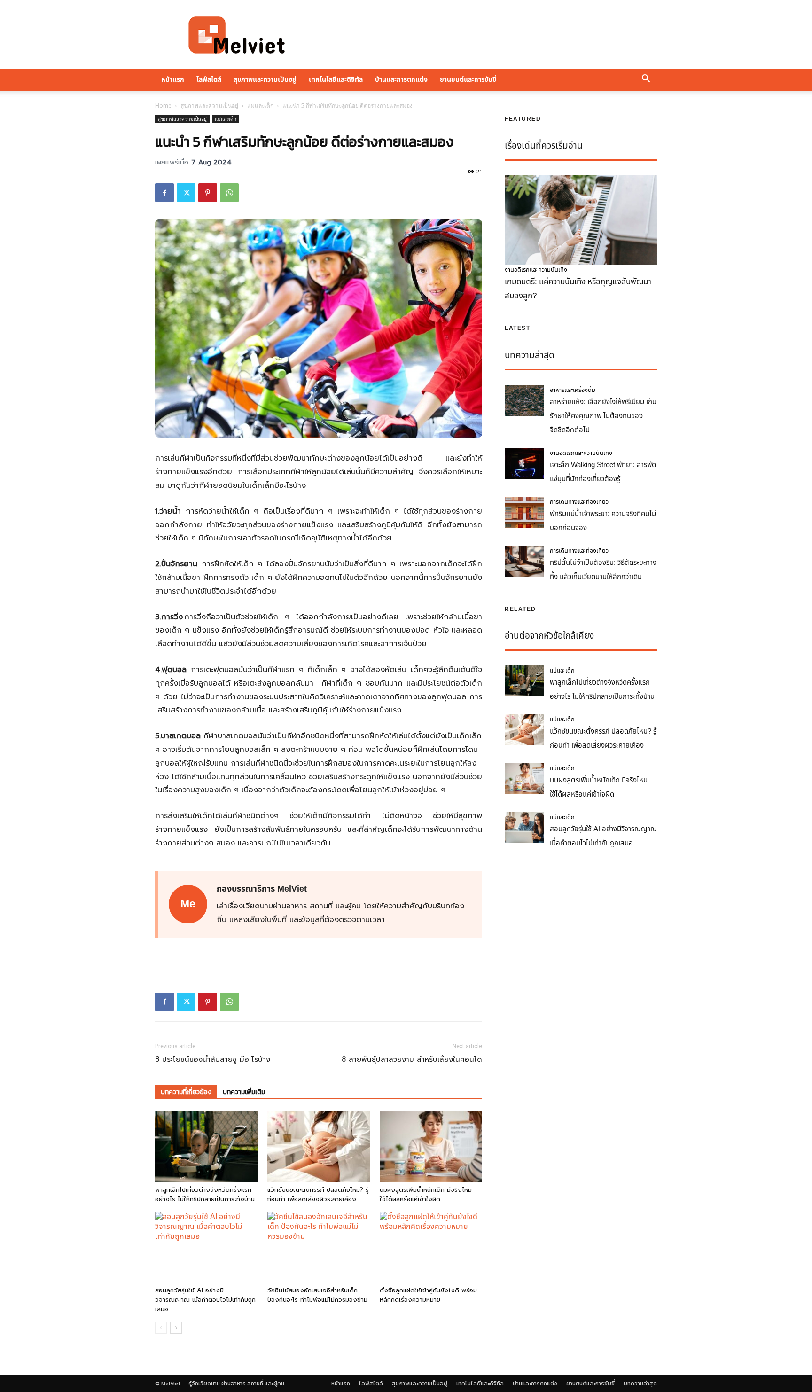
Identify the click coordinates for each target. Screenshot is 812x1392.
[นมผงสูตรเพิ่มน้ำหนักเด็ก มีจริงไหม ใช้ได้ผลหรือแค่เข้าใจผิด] (431, 1146)
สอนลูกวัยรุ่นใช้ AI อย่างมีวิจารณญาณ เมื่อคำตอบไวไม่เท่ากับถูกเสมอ (205, 1300)
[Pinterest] (207, 192)
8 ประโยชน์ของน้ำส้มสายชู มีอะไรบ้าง (212, 1059)
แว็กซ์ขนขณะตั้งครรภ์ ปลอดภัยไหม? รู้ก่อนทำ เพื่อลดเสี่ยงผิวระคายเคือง (318, 1194)
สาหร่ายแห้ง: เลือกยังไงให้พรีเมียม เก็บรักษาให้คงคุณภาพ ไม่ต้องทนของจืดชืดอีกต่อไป (603, 416)
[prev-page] (161, 1328)
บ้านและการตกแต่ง (401, 80)
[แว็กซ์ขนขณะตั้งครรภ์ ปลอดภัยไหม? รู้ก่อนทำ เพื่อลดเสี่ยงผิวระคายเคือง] (318, 1146)
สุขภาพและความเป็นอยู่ (265, 80)
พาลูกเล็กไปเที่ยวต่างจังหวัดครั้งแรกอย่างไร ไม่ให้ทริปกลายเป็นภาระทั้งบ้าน (205, 1194)
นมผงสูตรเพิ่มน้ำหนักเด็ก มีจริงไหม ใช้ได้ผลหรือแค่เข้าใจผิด (426, 1194)
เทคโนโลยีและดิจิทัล (336, 80)
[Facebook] (164, 192)
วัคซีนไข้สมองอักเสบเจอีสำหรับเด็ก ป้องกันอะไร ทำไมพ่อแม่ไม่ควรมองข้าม (317, 1295)
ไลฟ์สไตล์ (208, 80)
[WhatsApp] (229, 192)
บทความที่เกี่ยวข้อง (186, 1092)
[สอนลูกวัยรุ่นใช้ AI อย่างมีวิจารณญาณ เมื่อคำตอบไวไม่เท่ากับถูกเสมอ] (206, 1247)
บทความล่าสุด (640, 1383)
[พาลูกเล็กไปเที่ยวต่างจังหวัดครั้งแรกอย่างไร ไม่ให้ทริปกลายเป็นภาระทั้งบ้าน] (206, 1146)
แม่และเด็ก (260, 105)
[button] (645, 80)
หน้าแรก (172, 80)
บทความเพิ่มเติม (244, 1092)
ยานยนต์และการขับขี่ (468, 80)
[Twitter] (186, 192)
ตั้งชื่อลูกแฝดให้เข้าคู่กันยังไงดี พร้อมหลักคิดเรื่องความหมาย (428, 1295)
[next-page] (176, 1328)
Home (163, 105)
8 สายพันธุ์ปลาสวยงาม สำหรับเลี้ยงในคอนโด (412, 1059)
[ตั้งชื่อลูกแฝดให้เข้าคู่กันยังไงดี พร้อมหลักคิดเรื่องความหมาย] (431, 1247)
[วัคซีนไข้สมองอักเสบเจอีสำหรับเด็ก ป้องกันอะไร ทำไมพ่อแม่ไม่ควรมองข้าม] (318, 1247)
